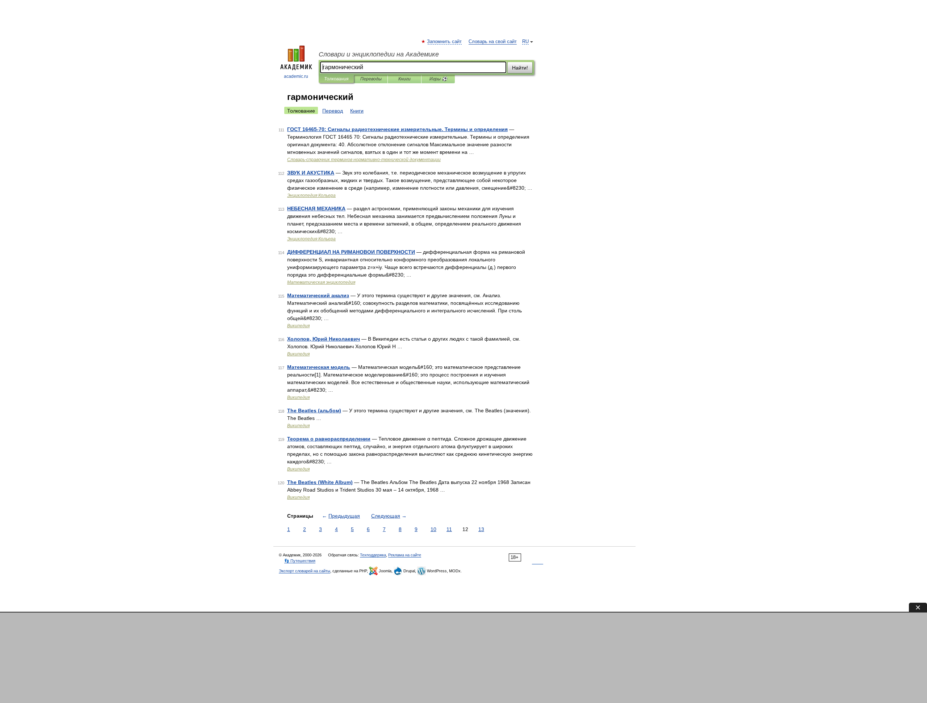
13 (481, 529)
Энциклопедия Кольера (311, 195)
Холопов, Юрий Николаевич (323, 339)
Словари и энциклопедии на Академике (379, 54)
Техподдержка (373, 555)
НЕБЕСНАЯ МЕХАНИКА (316, 208)
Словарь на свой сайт (493, 41)
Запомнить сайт (445, 41)
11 (449, 529)
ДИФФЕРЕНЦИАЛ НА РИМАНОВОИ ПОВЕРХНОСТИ (351, 252)
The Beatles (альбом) (314, 410)
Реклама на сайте (404, 555)
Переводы (371, 78)
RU (525, 41)
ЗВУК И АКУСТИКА (310, 173)
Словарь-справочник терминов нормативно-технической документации (364, 159)
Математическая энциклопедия (321, 282)
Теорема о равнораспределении (328, 439)
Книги (404, 78)
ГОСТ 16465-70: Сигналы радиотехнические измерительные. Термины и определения (397, 129)
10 (433, 529)
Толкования (336, 78)
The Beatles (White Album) (320, 482)
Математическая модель (318, 367)
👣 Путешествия (299, 561)
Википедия (298, 325)
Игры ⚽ (438, 78)
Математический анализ (318, 295)
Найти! (520, 68)
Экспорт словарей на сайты (304, 571)
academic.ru (296, 76)
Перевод (332, 111)
